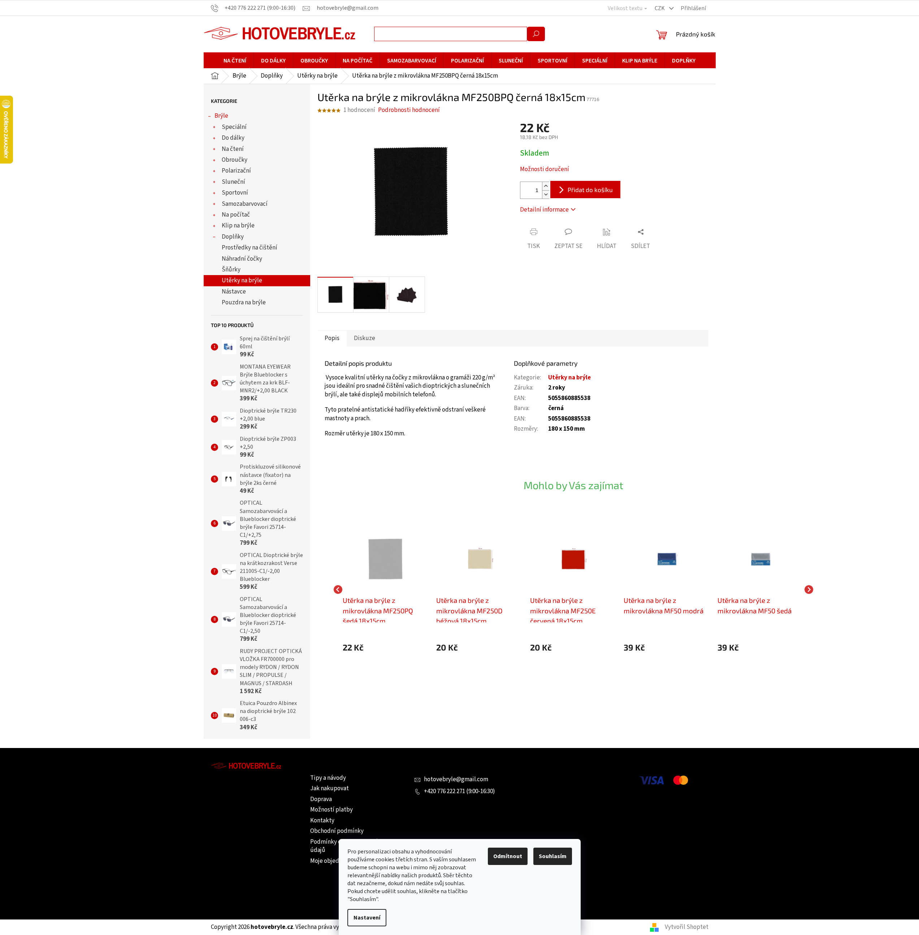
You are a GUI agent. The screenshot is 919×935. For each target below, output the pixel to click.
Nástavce (234, 291)
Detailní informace (544, 209)
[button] (386, 647)
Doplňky (233, 236)
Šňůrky (231, 269)
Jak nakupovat (329, 788)
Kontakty (322, 820)
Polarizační (236, 170)
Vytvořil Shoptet (686, 927)
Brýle (221, 116)
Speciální (234, 127)
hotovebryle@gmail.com (456, 779)
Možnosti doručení (544, 169)
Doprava (321, 799)
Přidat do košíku (590, 189)
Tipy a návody (328, 778)
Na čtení (233, 149)
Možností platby (331, 809)
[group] (386, 589)
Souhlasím (553, 856)
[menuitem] (234, 60)
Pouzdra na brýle (244, 302)
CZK (660, 8)
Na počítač (236, 214)
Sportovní (235, 192)
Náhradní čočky (242, 259)
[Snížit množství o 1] (545, 194)
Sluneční (233, 182)
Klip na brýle (238, 225)
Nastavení (367, 918)
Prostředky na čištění (249, 247)
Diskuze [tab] (364, 338)
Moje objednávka (332, 861)
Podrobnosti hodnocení (409, 110)
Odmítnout (507, 856)
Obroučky (234, 160)
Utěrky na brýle (242, 280)
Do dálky (233, 138)
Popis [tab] (332, 338)
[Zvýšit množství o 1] (545, 186)
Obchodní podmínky (337, 831)
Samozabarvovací (245, 204)
